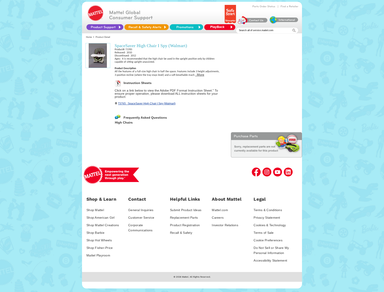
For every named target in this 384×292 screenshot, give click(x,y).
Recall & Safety (181, 232)
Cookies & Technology (270, 225)
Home (89, 37)
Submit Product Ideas (185, 210)
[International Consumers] (283, 23)
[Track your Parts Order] (263, 6)
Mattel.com (220, 210)
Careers (218, 217)
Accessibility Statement (270, 260)
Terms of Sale (264, 232)
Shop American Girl (100, 217)
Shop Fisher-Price (99, 248)
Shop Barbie (95, 232)
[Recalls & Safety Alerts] (146, 27)
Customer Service (141, 217)
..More (199, 74)
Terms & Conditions (268, 210)
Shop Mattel (95, 210)
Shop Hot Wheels (99, 240)
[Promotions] (186, 27)
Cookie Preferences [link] (268, 240)
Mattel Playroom (98, 255)
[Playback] (221, 27)
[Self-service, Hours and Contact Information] (253, 23)
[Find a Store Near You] (289, 6)
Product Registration (185, 225)
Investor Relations (225, 225)
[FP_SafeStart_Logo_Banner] (231, 23)
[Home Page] (96, 20)
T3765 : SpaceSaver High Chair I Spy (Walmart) (147, 103)
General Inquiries (140, 210)
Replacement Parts (184, 217)
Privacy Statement (267, 217)
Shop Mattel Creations (102, 225)
